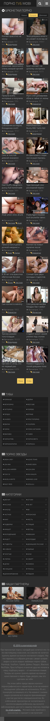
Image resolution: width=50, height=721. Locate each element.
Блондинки (12, 44)
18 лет (10, 282)
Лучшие (33, 15)
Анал (19, 223)
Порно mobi (17, 3)
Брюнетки (36, 104)
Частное (36, 44)
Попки (17, 253)
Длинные (43, 15)
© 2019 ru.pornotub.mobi (25, 645)
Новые (24, 15)
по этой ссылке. (13, 709)
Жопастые (36, 312)
